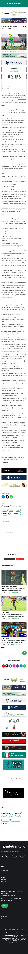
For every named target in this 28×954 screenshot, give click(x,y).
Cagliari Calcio (6, 506)
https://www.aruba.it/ (14, 942)
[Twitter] (7, 497)
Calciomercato (17, 506)
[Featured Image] (14, 577)
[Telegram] (21, 666)
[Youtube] (3, 666)
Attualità (5, 517)
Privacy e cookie (4, 916)
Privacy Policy (4, 918)
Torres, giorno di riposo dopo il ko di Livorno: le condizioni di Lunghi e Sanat (13, 615)
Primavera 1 (6, 513)
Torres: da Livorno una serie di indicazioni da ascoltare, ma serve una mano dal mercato (13, 642)
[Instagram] (14, 666)
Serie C (4, 510)
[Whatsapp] (24, 666)
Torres (17, 510)
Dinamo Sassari (16, 513)
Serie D (11, 510)
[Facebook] (3, 497)
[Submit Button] (24, 653)
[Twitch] (17, 666)
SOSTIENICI (4, 887)
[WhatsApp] (11, 497)
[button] (3, 4)
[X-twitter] (7, 666)
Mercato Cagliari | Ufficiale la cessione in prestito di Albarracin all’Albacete (13, 589)
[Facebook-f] (10, 666)
